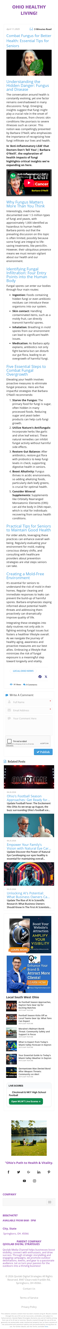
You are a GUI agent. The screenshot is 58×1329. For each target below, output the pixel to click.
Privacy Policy (29, 1307)
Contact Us (29, 1288)
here (46, 1326)
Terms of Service (29, 1297)
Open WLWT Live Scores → (26, 1101)
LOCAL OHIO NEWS (23, 670)
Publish (45, 752)
